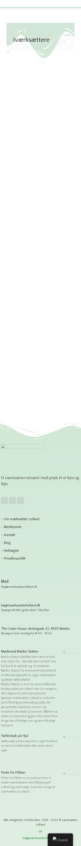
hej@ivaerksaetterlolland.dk (40, 838)
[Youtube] (20, 500)
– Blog (6, 543)
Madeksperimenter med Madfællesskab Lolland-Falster (38, 97)
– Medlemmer (11, 527)
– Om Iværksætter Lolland (20, 519)
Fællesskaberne (29, 322)
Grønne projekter (55, 111)
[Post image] (40, 69)
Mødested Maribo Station (19, 651)
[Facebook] (4, 500)
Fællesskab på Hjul (14, 736)
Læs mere (19, 163)
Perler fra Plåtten (13, 772)
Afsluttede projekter (27, 111)
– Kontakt (8, 535)
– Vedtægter (10, 551)
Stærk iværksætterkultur (30, 227)
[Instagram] (12, 500)
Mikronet (22, 213)
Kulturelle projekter (26, 117)
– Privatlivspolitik (13, 558)
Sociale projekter (54, 117)
